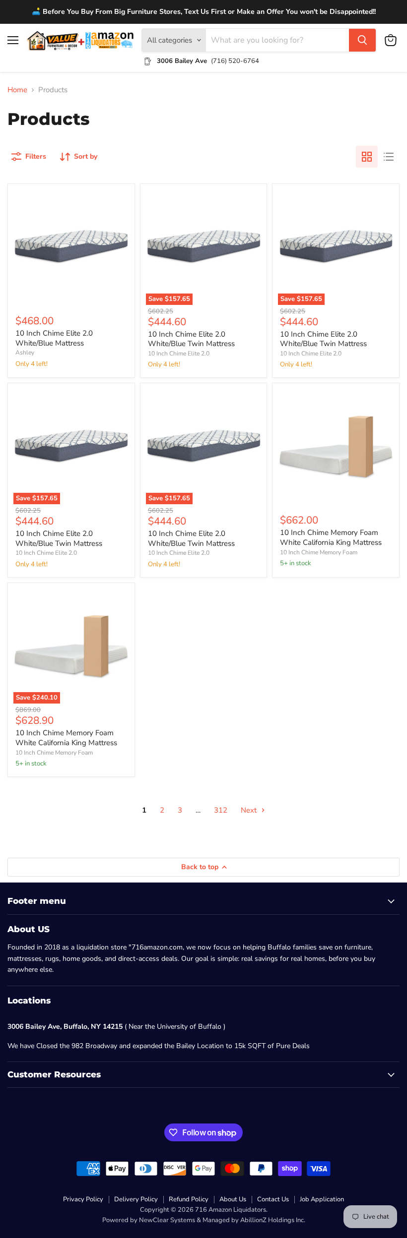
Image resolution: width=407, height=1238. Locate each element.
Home (17, 90)
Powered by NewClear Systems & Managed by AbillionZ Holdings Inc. (203, 1220)
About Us (232, 1199)
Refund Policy (188, 1199)
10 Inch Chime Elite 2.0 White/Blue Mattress (54, 338)
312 (220, 810)
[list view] (389, 157)
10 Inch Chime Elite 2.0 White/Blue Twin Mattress (191, 339)
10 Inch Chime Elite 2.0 (178, 353)
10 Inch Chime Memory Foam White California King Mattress (331, 537)
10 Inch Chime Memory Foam (318, 552)
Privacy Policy (83, 1199)
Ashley (24, 352)
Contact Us (273, 1199)
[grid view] (367, 157)
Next (250, 810)
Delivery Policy (136, 1199)
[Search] (362, 40)
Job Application (322, 1199)
